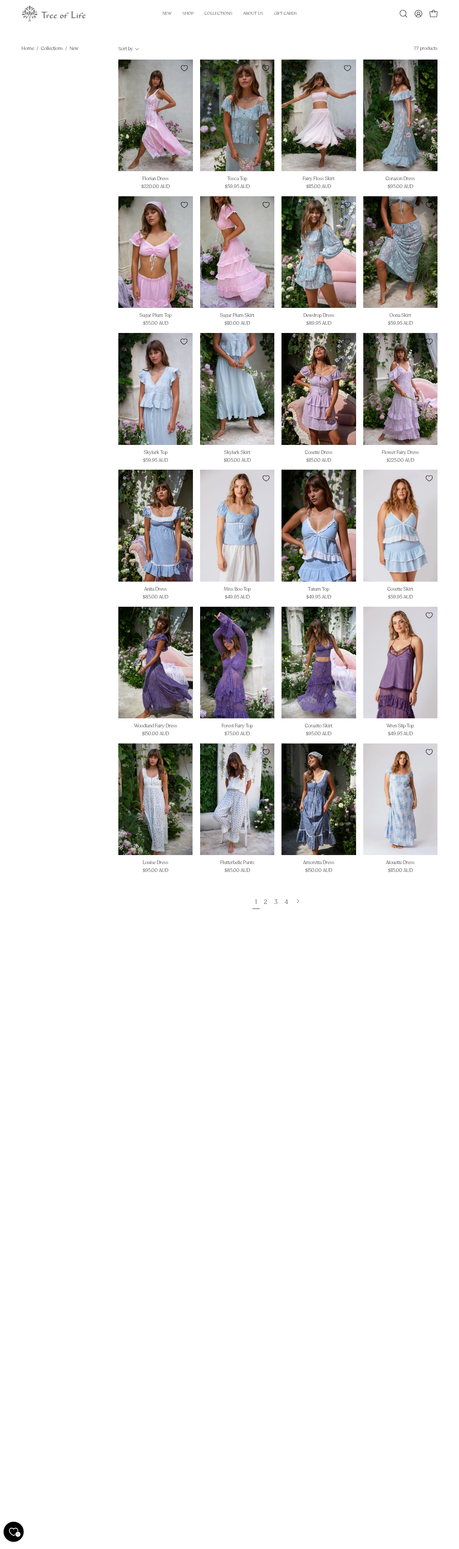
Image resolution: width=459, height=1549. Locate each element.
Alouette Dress (400, 862)
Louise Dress (155, 862)
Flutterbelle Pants (237, 862)
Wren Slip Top (400, 726)
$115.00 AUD (318, 186)
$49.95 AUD (237, 597)
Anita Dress (155, 589)
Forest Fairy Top (237, 726)
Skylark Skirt (237, 452)
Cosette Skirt (400, 589)
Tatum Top (318, 589)
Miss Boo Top (237, 589)
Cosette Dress (318, 452)
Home (28, 48)
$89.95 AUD (318, 323)
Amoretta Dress (318, 862)
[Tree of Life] (54, 13)
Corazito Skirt (318, 726)
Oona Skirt (400, 315)
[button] (403, 13)
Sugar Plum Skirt (237, 315)
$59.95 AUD (237, 186)
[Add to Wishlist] (184, 68)
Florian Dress (155, 179)
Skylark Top (155, 452)
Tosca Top (237, 179)
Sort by (125, 49)
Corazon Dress (400, 179)
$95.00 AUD (400, 186)
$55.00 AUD (155, 323)
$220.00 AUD (155, 186)
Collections (52, 48)
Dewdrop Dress (318, 315)
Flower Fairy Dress (400, 452)
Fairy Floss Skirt (319, 179)
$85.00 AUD (155, 597)
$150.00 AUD (155, 734)
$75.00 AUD (237, 734)
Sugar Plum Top (155, 315)
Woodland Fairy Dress (155, 726)
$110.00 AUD (237, 323)
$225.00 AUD (400, 460)
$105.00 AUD (237, 460)
